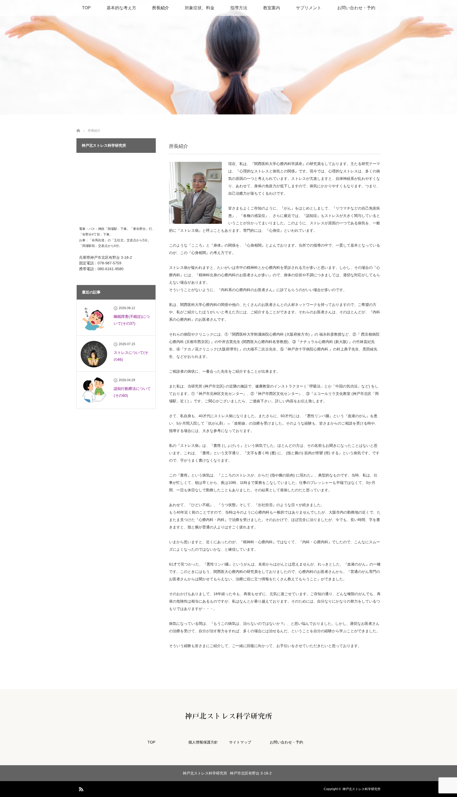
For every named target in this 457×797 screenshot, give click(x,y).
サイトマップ (240, 742)
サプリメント (308, 8)
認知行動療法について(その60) (132, 391)
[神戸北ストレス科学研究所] (228, 716)
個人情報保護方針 (203, 742)
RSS (80, 788)
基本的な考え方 (121, 8)
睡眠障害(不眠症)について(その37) (132, 319)
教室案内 (271, 8)
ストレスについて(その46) (131, 355)
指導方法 (238, 8)
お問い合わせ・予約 (356, 8)
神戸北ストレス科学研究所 (361, 789)
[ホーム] (78, 124)
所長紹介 (160, 8)
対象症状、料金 (199, 8)
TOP (86, 8)
